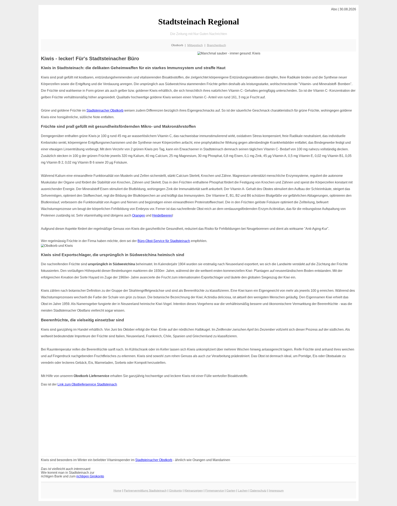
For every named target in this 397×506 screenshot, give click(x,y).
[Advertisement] (198, 422)
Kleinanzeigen (193, 490)
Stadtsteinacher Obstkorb (104, 110)
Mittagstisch (195, 45)
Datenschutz (258, 490)
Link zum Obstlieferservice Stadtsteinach (87, 384)
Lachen (243, 490)
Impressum (276, 490)
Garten (231, 490)
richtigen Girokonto (90, 476)
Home (117, 490)
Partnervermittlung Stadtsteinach (145, 490)
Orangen (138, 215)
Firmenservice (214, 490)
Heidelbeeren (162, 215)
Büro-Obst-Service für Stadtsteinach (164, 241)
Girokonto (175, 490)
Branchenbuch (216, 45)
